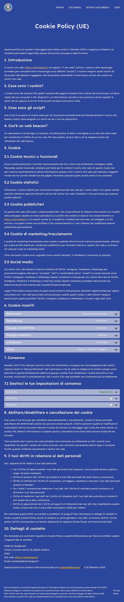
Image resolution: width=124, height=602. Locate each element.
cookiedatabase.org (69, 567)
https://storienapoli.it (36, 67)
